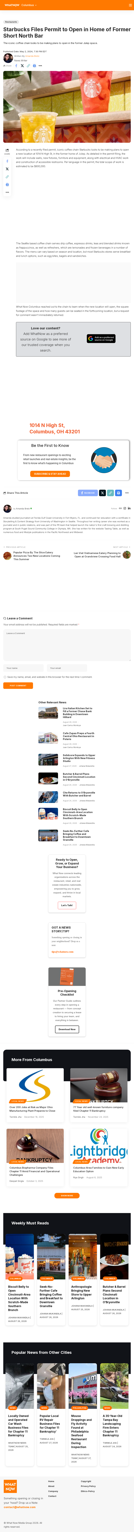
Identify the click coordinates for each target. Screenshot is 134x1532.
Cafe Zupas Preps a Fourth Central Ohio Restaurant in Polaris (78, 736)
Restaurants (11, 22)
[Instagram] (124, 508)
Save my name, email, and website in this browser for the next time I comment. (49, 677)
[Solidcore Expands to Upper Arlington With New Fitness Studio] (48, 760)
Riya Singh (78, 1177)
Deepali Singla (16, 1181)
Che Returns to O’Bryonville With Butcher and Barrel (79, 794)
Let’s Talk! (67, 905)
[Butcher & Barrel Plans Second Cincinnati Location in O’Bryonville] (48, 778)
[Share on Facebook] (16, 66)
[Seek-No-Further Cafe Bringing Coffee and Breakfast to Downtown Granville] (48, 835)
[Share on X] (22, 66)
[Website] (120, 508)
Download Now (67, 1029)
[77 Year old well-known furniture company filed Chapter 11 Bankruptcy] (98, 1085)
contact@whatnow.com (19, 1507)
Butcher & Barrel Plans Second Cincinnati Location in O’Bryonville (79, 777)
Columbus (15, 1278)
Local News (18, 1101)
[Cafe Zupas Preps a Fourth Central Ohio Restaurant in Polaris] (48, 738)
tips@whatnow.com (62, 951)
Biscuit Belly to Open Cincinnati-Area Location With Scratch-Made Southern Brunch (78, 814)
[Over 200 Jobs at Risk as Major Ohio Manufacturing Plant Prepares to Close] (35, 1085)
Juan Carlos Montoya (72, 725)
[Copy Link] (28, 66)
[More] (40, 66)
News (13, 1408)
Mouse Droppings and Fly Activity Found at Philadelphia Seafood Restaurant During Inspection (81, 1431)
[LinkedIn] (129, 508)
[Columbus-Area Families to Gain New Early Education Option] (98, 1146)
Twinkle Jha (15, 1117)
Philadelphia (79, 1408)
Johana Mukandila (86, 766)
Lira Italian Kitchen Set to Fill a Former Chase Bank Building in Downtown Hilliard (77, 713)
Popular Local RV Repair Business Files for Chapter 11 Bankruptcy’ (50, 1423)
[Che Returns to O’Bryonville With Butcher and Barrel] (48, 797)
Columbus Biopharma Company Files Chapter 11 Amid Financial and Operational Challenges (34, 1171)
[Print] (34, 66)
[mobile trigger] (131, 5)
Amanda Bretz (32, 56)
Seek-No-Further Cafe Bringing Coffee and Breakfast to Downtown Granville (77, 835)
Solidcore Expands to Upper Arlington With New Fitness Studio (79, 758)
